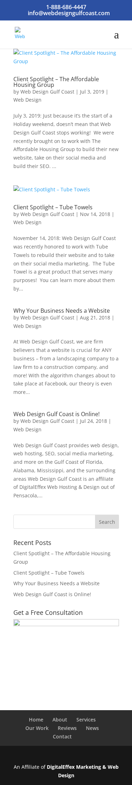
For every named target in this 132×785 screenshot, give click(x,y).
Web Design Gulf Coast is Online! (56, 414)
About (59, 719)
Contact (62, 736)
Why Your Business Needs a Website (61, 310)
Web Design (27, 99)
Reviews (67, 728)
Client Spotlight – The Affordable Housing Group (56, 82)
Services (86, 719)
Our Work (37, 728)
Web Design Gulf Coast (47, 91)
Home (36, 719)
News (92, 728)
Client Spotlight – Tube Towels (53, 207)
